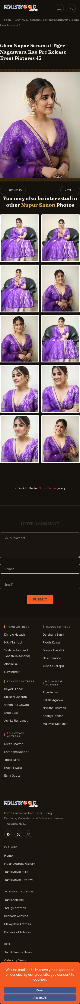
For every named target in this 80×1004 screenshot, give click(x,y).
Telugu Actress (15, 908)
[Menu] (59, 8)
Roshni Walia (13, 768)
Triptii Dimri (12, 760)
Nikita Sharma (13, 744)
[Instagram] (28, 834)
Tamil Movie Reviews (18, 880)
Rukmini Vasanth (15, 697)
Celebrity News (15, 960)
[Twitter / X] (18, 834)
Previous (15, 190)
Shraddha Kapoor (16, 752)
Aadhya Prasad (53, 716)
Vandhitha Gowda (16, 705)
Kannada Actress (16, 916)
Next (67, 190)
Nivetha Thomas (54, 708)
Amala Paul (11, 664)
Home (7, 20)
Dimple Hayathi (14, 634)
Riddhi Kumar (52, 642)
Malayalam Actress (17, 924)
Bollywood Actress (17, 932)
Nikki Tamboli (13, 642)
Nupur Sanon (38, 205)
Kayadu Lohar (13, 689)
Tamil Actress (14, 900)
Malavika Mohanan (55, 723)
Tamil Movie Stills (16, 872)
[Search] (71, 8)
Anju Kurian (50, 692)
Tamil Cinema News (18, 952)
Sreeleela (11, 713)
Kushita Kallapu (53, 666)
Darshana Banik (53, 634)
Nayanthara (12, 672)
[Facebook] (8, 834)
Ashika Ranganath (16, 720)
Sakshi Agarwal (53, 700)
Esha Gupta (12, 775)
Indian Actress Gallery (19, 864)
